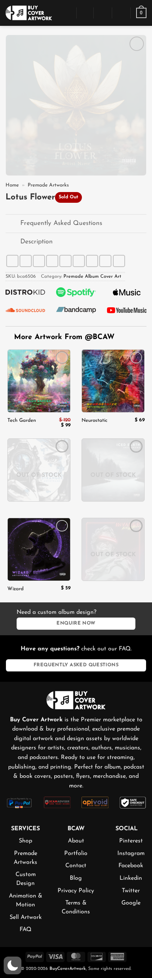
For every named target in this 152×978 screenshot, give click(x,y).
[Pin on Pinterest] (79, 261)
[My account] (103, 13)
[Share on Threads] (52, 261)
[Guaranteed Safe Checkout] (133, 802)
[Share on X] (39, 261)
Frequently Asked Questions (61, 223)
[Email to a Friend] (65, 261)
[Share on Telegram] (119, 261)
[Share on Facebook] (26, 261)
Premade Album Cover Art (92, 276)
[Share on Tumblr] (105, 261)
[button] (66, 13)
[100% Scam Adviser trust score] (57, 802)
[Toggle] (13, 224)
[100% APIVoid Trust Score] (95, 802)
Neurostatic (94, 420)
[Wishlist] (121, 13)
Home (12, 185)
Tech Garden (21, 420)
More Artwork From (64, 337)
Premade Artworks (48, 185)
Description (36, 242)
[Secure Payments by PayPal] (19, 803)
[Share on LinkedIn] (92, 261)
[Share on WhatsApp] (12, 261)
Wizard (15, 589)
